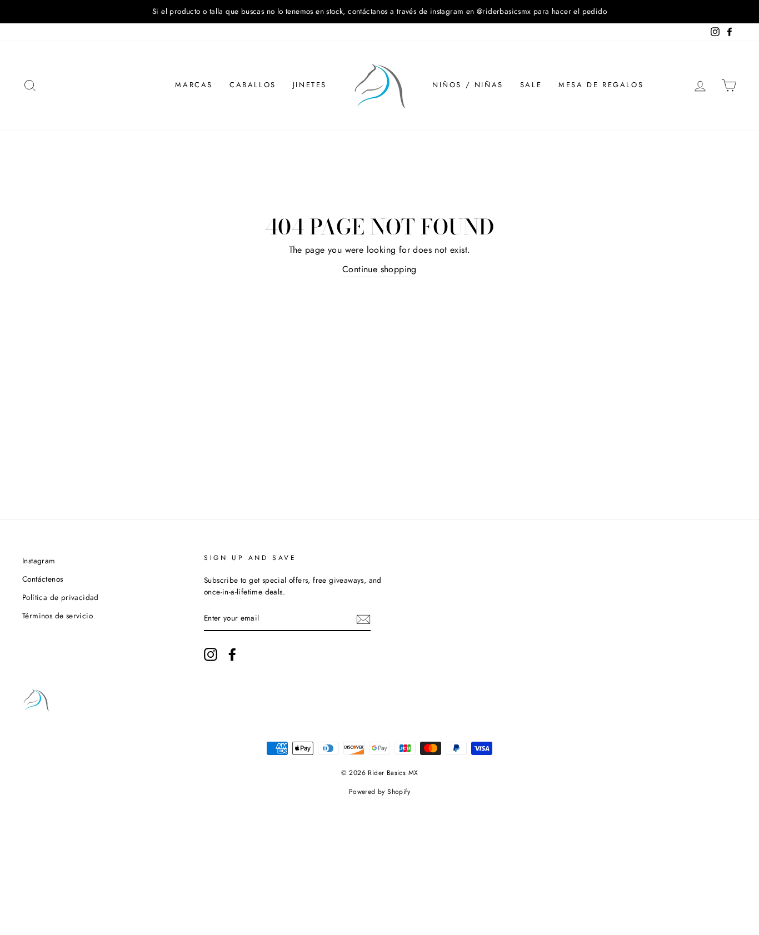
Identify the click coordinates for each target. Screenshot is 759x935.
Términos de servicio (57, 615)
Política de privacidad (60, 597)
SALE (531, 84)
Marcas (194, 84)
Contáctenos (42, 578)
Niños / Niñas (467, 84)
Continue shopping (379, 269)
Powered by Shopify (379, 792)
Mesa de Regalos (600, 84)
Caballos (252, 84)
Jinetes (310, 84)
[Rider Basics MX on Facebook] (232, 654)
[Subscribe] (363, 619)
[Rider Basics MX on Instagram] (210, 654)
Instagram (39, 560)
